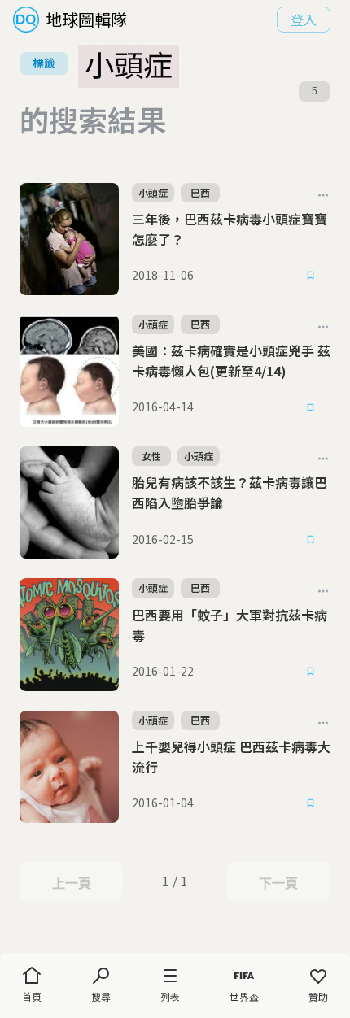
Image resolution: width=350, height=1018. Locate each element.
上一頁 (71, 883)
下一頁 (278, 883)
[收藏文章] (310, 275)
